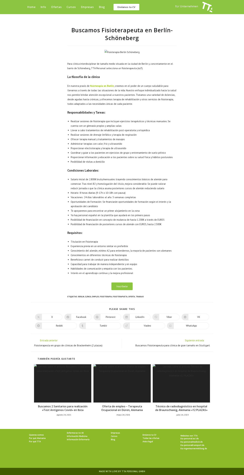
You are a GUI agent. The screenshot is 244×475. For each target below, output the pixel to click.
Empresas (115, 432)
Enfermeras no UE (75, 432)
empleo (95, 296)
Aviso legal (148, 441)
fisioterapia (106, 296)
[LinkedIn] (126, 459)
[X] (102, 459)
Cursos (114, 436)
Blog (113, 439)
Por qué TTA (35, 441)
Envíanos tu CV (149, 434)
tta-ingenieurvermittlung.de (193, 448)
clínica (88, 296)
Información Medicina (77, 436)
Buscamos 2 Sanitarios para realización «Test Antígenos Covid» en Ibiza (62, 408)
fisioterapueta (120, 296)
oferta (131, 296)
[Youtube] (142, 459)
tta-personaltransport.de (192, 445)
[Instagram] (118, 459)
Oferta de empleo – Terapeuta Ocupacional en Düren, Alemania (122, 408)
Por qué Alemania (37, 438)
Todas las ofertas (151, 438)
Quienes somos (36, 434)
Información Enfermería (78, 439)
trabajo (140, 296)
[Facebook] (110, 459)
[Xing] (134, 459)
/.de (197, 438)
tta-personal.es (187, 438)
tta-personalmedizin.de (191, 441)
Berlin (81, 296)
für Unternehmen (186, 6)
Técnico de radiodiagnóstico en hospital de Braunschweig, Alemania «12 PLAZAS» (181, 408)
